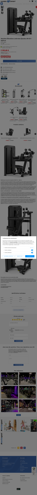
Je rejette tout (19, 256)
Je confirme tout (30, 256)
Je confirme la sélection (8, 256)
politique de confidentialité (13, 242)
